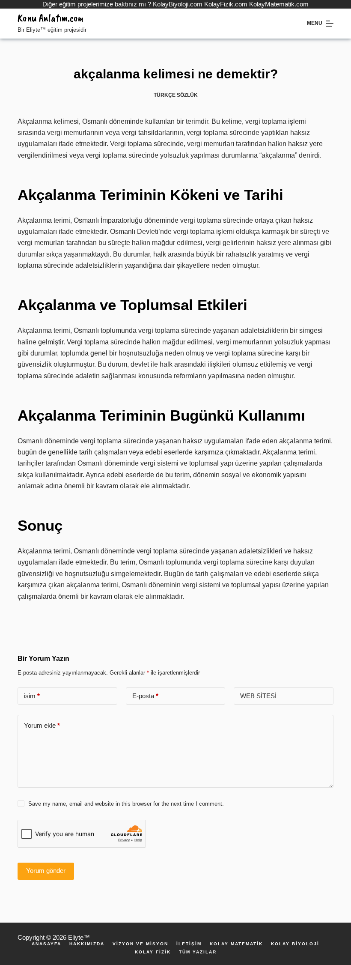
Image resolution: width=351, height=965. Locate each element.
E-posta (145, 695)
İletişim (189, 944)
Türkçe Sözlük (176, 95)
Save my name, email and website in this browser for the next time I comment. (126, 804)
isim (32, 695)
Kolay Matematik (236, 944)
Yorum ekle (42, 725)
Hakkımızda (86, 944)
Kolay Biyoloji (295, 944)
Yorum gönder (45, 870)
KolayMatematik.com (279, 4)
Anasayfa (46, 944)
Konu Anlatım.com (50, 18)
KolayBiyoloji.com (177, 4)
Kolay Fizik (153, 952)
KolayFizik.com (225, 4)
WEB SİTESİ (258, 695)
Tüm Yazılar (198, 952)
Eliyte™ (79, 937)
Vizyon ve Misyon (140, 944)
